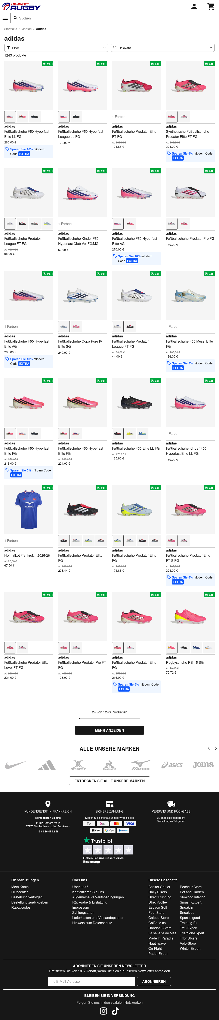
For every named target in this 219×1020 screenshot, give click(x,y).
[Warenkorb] (211, 6)
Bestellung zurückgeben (171, 821)
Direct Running (159, 897)
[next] (216, 749)
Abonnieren (154, 981)
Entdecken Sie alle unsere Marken (109, 780)
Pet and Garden (192, 891)
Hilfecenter (19, 891)
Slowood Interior (192, 897)
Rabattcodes (21, 907)
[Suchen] (15, 18)
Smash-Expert (190, 902)
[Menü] (5, 18)
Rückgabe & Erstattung (89, 902)
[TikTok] (115, 1012)
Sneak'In (186, 907)
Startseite (10, 29)
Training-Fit (188, 922)
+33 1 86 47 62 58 (48, 831)
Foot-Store (156, 912)
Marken (26, 29)
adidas (9, 126)
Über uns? (80, 886)
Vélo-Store (188, 943)
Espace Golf (157, 907)
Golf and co (157, 922)
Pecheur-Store (191, 886)
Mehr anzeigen (109, 730)
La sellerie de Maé (162, 933)
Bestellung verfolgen (27, 897)
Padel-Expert (158, 953)
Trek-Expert (188, 927)
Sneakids (187, 912)
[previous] (209, 749)
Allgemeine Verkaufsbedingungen (98, 897)
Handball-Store (160, 927)
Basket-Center (159, 886)
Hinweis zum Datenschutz (92, 922)
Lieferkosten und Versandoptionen (98, 917)
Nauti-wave (157, 943)
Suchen (25, 18)
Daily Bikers (157, 891)
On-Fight (155, 948)
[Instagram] (103, 1012)
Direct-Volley (158, 902)
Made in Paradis (160, 938)
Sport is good (190, 917)
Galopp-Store (158, 917)
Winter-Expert (190, 948)
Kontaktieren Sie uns (48, 817)
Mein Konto (20, 886)
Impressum (80, 907)
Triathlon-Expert (192, 933)
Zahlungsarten (83, 912)
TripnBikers (188, 938)
